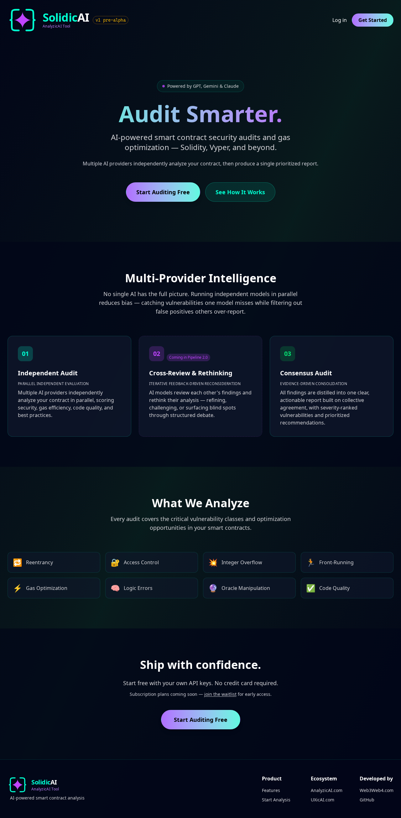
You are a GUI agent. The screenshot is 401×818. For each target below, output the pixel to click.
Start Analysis (276, 800)
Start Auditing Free (163, 192)
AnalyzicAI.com (326, 790)
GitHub (367, 800)
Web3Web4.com (376, 790)
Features (271, 790)
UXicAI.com (322, 800)
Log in (339, 20)
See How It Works (240, 192)
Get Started (372, 20)
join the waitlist (220, 694)
